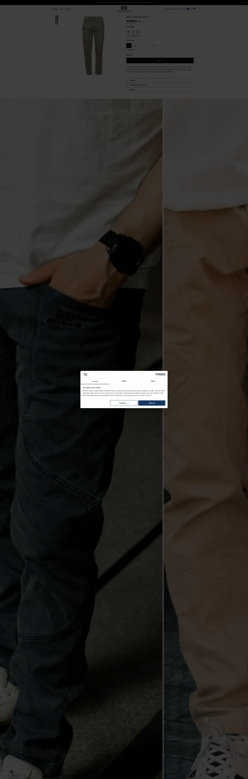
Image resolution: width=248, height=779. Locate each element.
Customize (122, 403)
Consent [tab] (95, 381)
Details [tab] (124, 381)
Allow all (152, 403)
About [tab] (153, 381)
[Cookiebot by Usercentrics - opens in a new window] (157, 374)
